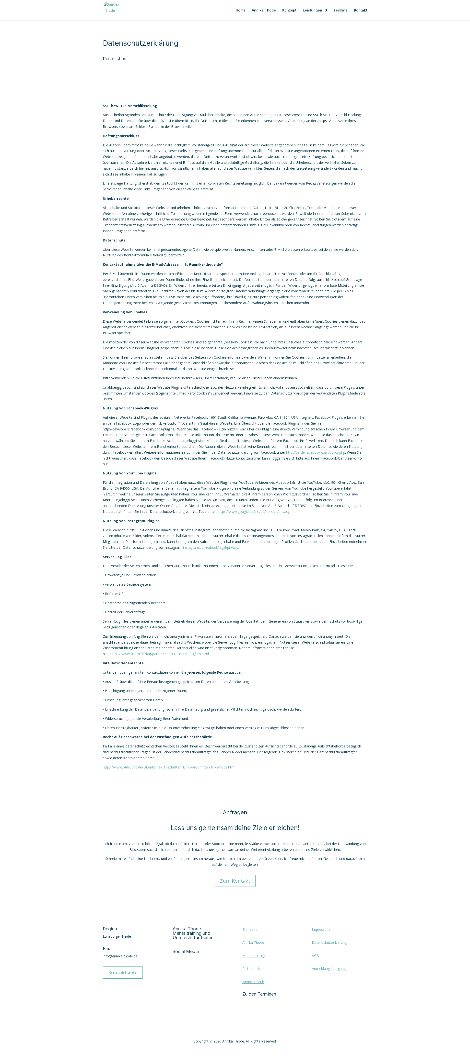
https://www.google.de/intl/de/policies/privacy (254, 511)
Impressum (321, 929)
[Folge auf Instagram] (186, 967)
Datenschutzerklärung (329, 942)
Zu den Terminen (259, 994)
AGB (315, 955)
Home (241, 10)
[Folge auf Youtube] (196, 967)
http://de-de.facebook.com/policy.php (315, 452)
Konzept (289, 10)
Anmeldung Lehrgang (329, 968)
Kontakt (360, 10)
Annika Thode (264, 10)
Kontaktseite (123, 972)
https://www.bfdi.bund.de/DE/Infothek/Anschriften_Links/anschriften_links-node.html (169, 767)
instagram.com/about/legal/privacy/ (211, 547)
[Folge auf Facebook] (176, 967)
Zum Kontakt (235, 881)
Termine (340, 10)
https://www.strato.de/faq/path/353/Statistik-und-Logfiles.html (159, 653)
